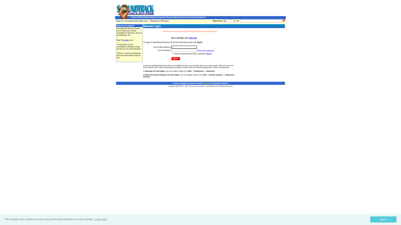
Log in (166, 21)
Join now (193, 38)
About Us (202, 17)
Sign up (155, 21)
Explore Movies (143, 17)
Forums (184, 17)
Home (134, 17)
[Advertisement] (217, 8)
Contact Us (193, 17)
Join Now (199, 83)
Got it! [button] (383, 219)
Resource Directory (173, 17)
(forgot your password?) (205, 50)
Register (125, 40)
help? (208, 54)
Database (183, 83)
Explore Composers (158, 17)
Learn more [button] (101, 219)
